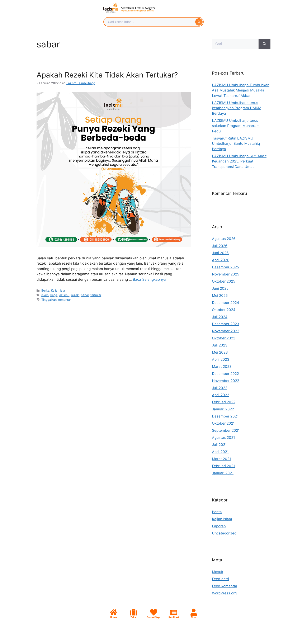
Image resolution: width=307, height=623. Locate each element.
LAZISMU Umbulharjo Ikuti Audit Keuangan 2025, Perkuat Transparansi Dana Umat (239, 161)
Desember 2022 (225, 374)
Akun (194, 617)
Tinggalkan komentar (56, 299)
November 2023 (225, 331)
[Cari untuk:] (235, 44)
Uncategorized (224, 533)
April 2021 (220, 452)
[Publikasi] (173, 612)
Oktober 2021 (223, 423)
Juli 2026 (219, 246)
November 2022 (225, 381)
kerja (53, 295)
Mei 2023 (220, 352)
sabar (85, 295)
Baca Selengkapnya (149, 279)
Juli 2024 (219, 317)
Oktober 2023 (223, 338)
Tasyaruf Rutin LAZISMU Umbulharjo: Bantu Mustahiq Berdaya (236, 143)
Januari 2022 (223, 409)
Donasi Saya (153, 617)
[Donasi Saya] (153, 612)
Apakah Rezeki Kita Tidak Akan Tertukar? (107, 74)
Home (113, 617)
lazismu (64, 295)
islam (45, 295)
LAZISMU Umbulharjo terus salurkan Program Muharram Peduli (236, 125)
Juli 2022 (219, 388)
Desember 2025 (225, 267)
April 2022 (220, 395)
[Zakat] (133, 612)
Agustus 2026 (224, 239)
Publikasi (174, 617)
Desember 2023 (225, 324)
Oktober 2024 (223, 310)
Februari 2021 (223, 466)
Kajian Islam (59, 290)
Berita (45, 290)
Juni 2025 (220, 288)
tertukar (95, 295)
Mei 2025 (220, 295)
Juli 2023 (219, 345)
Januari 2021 (222, 473)
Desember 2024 (225, 303)
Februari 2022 (223, 402)
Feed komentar (224, 586)
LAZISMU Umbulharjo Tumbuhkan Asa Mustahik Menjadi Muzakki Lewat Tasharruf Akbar (240, 90)
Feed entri (220, 579)
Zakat (134, 617)
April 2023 (220, 359)
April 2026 (220, 260)
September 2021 (226, 430)
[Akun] (193, 612)
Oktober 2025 (223, 281)
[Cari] (264, 44)
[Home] (113, 612)
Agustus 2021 (223, 437)
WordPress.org (224, 593)
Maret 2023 (222, 366)
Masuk (217, 572)
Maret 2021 (221, 459)
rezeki (75, 295)
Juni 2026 (220, 253)
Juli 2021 (219, 445)
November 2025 (225, 274)
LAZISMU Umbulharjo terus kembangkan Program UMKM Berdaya (236, 108)
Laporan (219, 526)
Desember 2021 (225, 416)
